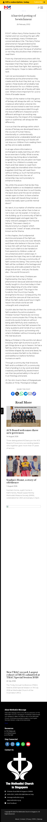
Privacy (29, 819)
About (17, 819)
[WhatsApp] (23, 744)
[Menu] (42, 7)
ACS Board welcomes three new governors (22, 431)
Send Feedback (12, 803)
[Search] (39, 7)
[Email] (30, 394)
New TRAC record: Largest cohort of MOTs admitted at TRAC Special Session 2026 (23, 675)
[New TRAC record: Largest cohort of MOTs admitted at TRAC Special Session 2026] (23, 587)
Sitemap (39, 819)
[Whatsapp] (21, 394)
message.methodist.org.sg (15, 797)
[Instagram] (12, 744)
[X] (17, 394)
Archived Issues (11, 733)
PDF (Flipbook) (10, 731)
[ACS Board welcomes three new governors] (23, 416)
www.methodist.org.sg (14, 800)
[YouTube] (28, 744)
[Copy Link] (34, 394)
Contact (22, 819)
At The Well (9, 735)
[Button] (44, 2)
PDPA (34, 819)
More (6, 723)
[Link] (8, 7)
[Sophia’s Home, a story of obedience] (23, 466)
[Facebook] (13, 394)
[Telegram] (26, 394)
